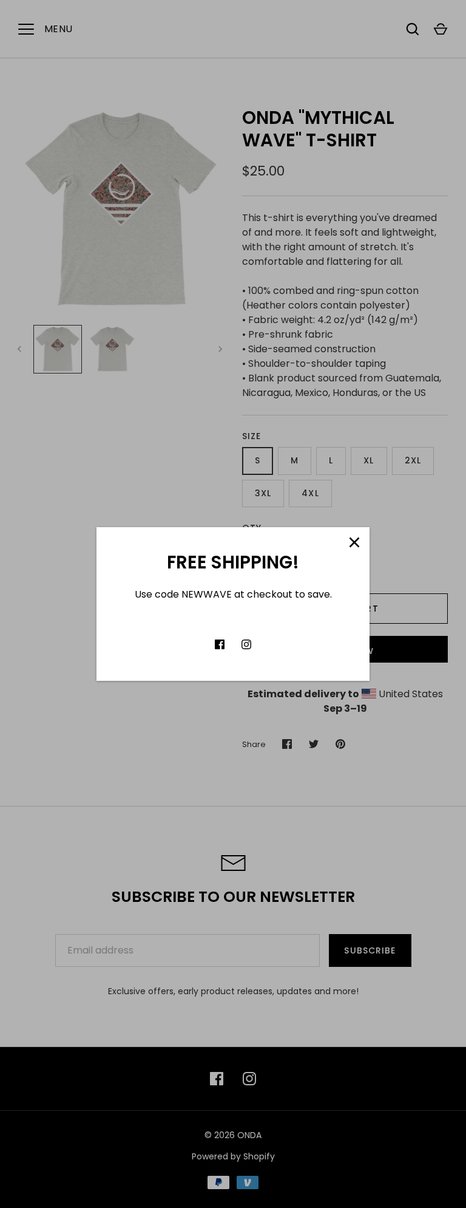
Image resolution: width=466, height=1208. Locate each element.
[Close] (354, 542)
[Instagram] (246, 644)
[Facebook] (219, 644)
